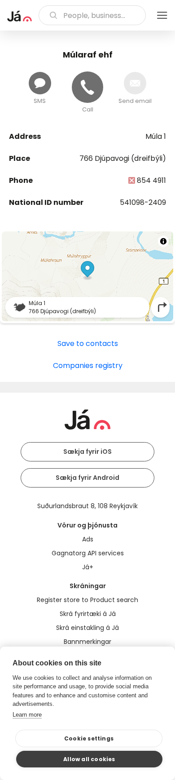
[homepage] (19, 16)
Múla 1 (155, 136)
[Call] (87, 87)
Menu (162, 15)
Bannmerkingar (87, 641)
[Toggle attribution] (163, 241)
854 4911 (151, 180)
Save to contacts (87, 343)
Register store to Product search (87, 599)
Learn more (27, 714)
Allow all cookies (89, 759)
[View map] (87, 276)
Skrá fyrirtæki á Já (88, 613)
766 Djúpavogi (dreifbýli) (122, 158)
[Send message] (40, 83)
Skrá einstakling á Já (87, 627)
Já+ (87, 567)
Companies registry (87, 365)
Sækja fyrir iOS (87, 451)
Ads (87, 539)
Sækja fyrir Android (87, 477)
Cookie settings (89, 738)
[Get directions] (162, 307)
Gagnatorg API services (88, 553)
